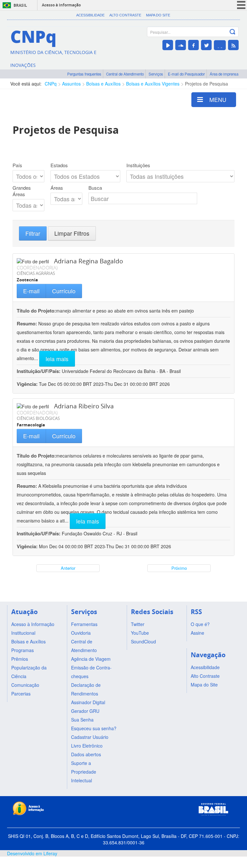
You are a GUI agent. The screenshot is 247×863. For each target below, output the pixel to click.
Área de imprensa (224, 74)
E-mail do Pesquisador (186, 74)
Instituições (138, 165)
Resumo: (27, 323)
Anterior (68, 568)
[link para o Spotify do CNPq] (220, 45)
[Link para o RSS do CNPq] (233, 45)
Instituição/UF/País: (39, 371)
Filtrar (32, 233)
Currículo (64, 291)
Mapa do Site (158, 15)
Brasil (20, 5)
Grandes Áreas (22, 191)
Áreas (56, 188)
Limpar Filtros (71, 233)
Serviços (156, 74)
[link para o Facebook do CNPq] (193, 45)
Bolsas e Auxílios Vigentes (152, 83)
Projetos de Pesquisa (206, 83)
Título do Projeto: (36, 310)
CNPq (51, 83)
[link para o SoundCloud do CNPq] (180, 45)
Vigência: (28, 383)
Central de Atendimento (125, 74)
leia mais (57, 359)
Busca (95, 188)
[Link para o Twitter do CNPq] (206, 45)
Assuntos (71, 83)
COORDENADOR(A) (37, 267)
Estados (59, 165)
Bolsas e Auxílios (103, 83)
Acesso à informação (61, 5)
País (17, 165)
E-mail (31, 291)
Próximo (179, 568)
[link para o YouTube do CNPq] (167, 45)
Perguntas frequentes (84, 74)
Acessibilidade (90, 15)
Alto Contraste (125, 15)
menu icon (241, 5)
